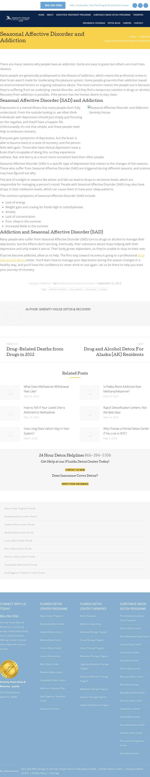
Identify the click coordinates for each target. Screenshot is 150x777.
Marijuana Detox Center (131, 676)
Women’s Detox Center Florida (20, 556)
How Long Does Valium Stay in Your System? (46, 431)
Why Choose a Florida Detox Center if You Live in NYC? (126, 431)
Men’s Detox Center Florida (18, 548)
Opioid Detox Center (130, 716)
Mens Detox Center (49, 664)
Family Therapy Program (92, 648)
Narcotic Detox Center (131, 700)
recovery (103, 289)
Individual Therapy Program (93, 632)
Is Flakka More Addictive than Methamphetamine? (122, 389)
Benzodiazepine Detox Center (135, 636)
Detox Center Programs (51, 615)
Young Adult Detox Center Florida (21, 564)
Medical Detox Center (50, 640)
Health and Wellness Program (95, 705)
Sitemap (54, 773)
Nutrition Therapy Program (93, 697)
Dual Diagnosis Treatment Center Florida (25, 572)
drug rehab (91, 289)
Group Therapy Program (92, 640)
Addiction (45, 283)
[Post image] (10, 392)
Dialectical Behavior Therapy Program (94, 679)
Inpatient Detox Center (51, 632)
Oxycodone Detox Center (132, 724)
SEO (23, 769)
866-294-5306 (98, 456)
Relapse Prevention (49, 708)
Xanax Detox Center (129, 753)
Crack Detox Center (129, 652)
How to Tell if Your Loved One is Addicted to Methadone (44, 410)
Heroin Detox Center (130, 668)
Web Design (38, 769)
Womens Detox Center (51, 672)
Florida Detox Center (111, 769)
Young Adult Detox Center (52, 680)
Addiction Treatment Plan (52, 688)
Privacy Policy (39, 773)
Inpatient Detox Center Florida (19, 524)
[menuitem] (41, 14)
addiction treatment (58, 289)
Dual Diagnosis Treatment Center (52, 698)
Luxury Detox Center (50, 656)
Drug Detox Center (129, 660)
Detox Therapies (88, 615)
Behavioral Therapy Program (94, 656)
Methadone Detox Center (132, 692)
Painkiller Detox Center (131, 732)
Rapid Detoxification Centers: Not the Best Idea (125, 410)
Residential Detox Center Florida (21, 516)
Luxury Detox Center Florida (18, 540)
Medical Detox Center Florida (19, 532)
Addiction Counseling (90, 623)
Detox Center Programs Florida (20, 508)
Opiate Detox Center (130, 708)
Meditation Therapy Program (94, 689)
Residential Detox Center (52, 623)
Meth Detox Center (129, 684)
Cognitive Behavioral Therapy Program (94, 666)
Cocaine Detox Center (131, 644)
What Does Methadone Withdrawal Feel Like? (46, 389)
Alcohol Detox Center (130, 628)
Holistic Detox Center (50, 648)
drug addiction (76, 289)
